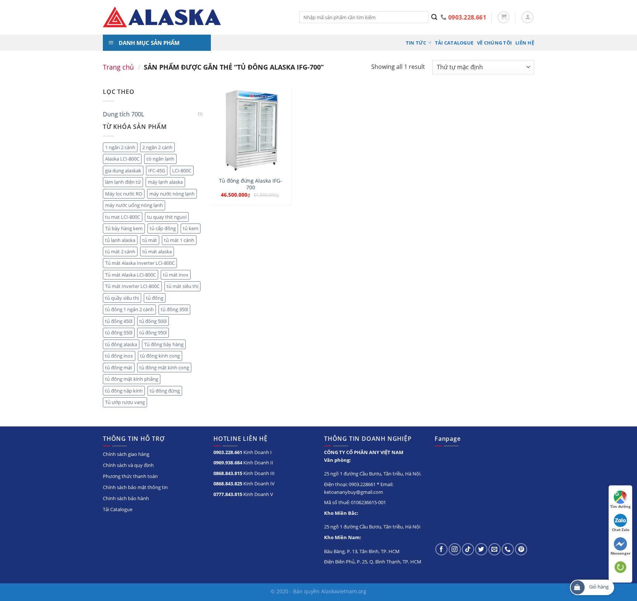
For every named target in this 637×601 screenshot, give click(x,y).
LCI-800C (181, 170)
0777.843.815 (227, 494)
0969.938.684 (227, 462)
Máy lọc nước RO (123, 193)
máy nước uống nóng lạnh (134, 205)
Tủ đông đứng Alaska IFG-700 (250, 184)
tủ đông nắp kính (124, 390)
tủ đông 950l (153, 332)
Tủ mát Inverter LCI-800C (132, 286)
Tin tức (416, 42)
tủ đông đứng (165, 390)
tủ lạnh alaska (120, 240)
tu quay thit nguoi (167, 217)
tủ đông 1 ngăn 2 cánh (129, 309)
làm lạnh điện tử (123, 182)
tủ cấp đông (163, 228)
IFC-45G (156, 170)
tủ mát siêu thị (182, 286)
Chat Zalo (620, 529)
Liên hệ (524, 42)
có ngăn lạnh (160, 158)
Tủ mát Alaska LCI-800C (130, 274)
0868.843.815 (227, 473)
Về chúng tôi (494, 42)
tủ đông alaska (121, 344)
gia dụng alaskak (123, 170)
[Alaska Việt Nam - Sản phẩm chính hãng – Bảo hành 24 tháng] (195, 17)
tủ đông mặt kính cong (164, 367)
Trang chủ (118, 66)
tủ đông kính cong (160, 355)
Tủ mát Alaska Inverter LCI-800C (140, 263)
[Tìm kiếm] (434, 17)
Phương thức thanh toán (130, 476)
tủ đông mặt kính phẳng (131, 379)
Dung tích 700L (123, 114)
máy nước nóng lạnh (172, 193)
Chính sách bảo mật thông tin (135, 487)
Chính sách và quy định (128, 465)
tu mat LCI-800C (122, 217)
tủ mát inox (175, 274)
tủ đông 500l (153, 321)
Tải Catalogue (454, 42)
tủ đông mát (118, 367)
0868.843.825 (227, 483)
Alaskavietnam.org (343, 591)
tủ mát (149, 240)
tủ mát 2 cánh (120, 251)
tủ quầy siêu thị (122, 298)
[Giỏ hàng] (503, 17)
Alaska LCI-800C (122, 158)
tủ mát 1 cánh (179, 240)
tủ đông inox (119, 355)
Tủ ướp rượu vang (125, 402)
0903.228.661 (227, 452)
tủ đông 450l (118, 321)
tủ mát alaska (157, 251)
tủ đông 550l (118, 332)
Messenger (620, 553)
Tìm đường (620, 506)
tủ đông (154, 298)
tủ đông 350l (174, 309)
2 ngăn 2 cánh (157, 147)
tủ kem (190, 228)
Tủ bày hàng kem (124, 228)
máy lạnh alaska (165, 182)
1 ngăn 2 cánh (120, 147)
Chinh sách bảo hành (126, 498)
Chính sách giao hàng (126, 454)
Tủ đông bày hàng (164, 344)
